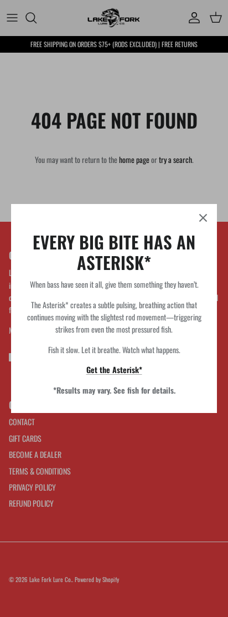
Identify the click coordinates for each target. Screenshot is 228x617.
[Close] (203, 218)
